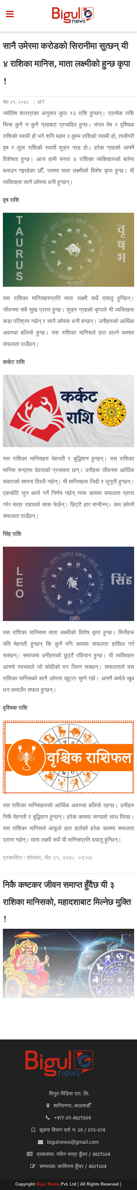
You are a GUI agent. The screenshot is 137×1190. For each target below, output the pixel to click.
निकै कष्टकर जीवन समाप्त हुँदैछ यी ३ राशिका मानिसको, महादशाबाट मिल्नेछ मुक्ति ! (67, 903)
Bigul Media (48, 1184)
